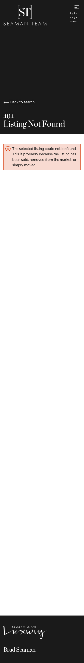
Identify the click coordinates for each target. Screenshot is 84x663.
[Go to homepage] (35, 15)
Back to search (22, 102)
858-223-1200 (74, 17)
